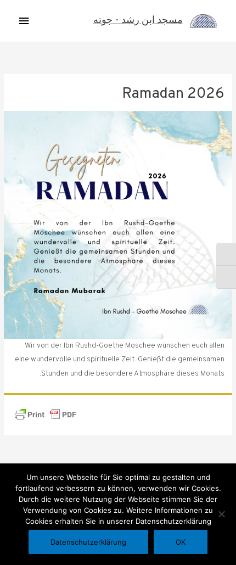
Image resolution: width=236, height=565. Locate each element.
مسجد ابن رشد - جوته (138, 20)
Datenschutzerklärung (88, 542)
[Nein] (222, 513)
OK (181, 542)
